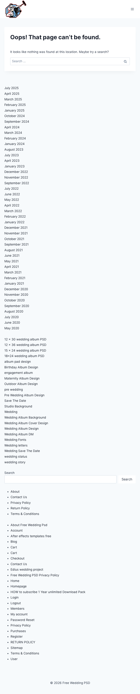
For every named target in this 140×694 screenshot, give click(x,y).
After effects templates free (31, 536)
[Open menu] (132, 9)
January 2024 (14, 144)
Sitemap (17, 648)
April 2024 (12, 127)
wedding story (14, 462)
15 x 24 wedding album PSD (25, 350)
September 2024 (16, 121)
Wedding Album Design (21, 428)
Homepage (19, 586)
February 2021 (14, 278)
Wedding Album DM (19, 434)
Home (15, 581)
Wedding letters (16, 445)
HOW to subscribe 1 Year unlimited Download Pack (48, 592)
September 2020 (16, 306)
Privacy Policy (21, 503)
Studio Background (18, 406)
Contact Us (19, 497)
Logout (16, 603)
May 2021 (11, 261)
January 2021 (14, 283)
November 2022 (16, 177)
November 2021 (16, 233)
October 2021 (14, 239)
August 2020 (13, 311)
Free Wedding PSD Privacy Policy (35, 575)
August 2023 (13, 149)
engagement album (18, 373)
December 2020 (16, 289)
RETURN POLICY (23, 642)
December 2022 (16, 172)
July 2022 (11, 188)
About (15, 491)
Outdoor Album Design (21, 384)
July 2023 (11, 155)
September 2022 (16, 183)
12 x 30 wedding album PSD (25, 339)
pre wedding (13, 389)
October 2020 (14, 300)
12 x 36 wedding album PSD (25, 345)
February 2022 (15, 216)
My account (19, 614)
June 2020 (12, 322)
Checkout (17, 558)
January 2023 (14, 166)
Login (15, 597)
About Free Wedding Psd (29, 525)
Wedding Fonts (15, 440)
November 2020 (16, 294)
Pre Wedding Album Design (24, 395)
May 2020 (11, 328)
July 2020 (11, 317)
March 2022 (13, 211)
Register (17, 636)
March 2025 (13, 99)
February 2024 (15, 138)
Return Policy (20, 508)
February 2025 (15, 105)
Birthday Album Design (21, 367)
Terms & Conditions (25, 514)
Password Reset (22, 620)
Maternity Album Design (22, 378)
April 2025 (11, 93)
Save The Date (15, 400)
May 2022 (11, 200)
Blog (14, 541)
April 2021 (11, 267)
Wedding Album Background (25, 417)
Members (17, 608)
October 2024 (14, 116)
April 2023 (12, 160)
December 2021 (16, 227)
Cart (14, 547)
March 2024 (13, 133)
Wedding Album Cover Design (26, 423)
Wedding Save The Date (22, 451)
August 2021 (13, 250)
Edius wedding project (27, 569)
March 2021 (13, 272)
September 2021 (16, 244)
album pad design (17, 361)
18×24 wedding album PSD (24, 356)
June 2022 (12, 194)
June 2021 (12, 255)
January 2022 (14, 222)
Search (9, 473)
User (14, 659)
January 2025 (14, 110)
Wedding (10, 412)
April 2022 (11, 205)
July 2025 (11, 88)
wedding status (15, 456)
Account (17, 530)
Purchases (18, 631)
